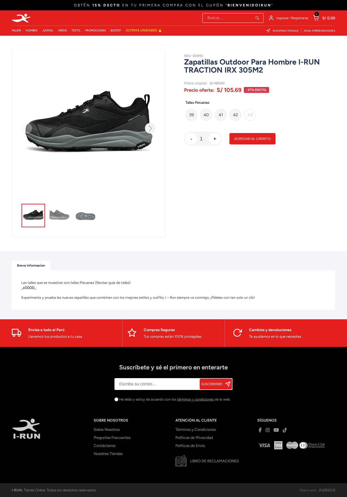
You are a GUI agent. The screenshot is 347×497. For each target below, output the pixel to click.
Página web (308, 490)
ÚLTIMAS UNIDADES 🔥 (144, 30)
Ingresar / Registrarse (292, 18)
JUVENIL (47, 30)
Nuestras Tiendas (286, 30)
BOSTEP (115, 30)
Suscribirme (212, 384)
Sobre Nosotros (107, 429)
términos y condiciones (195, 399)
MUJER (16, 30)
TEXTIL (76, 30)
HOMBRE (32, 30)
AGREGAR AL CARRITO (252, 139)
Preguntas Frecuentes (112, 437)
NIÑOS (62, 30)
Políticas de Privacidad (194, 437)
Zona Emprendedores (319, 30)
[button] (150, 128)
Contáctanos (104, 445)
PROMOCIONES (95, 30)
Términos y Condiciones (195, 429)
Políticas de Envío (190, 445)
